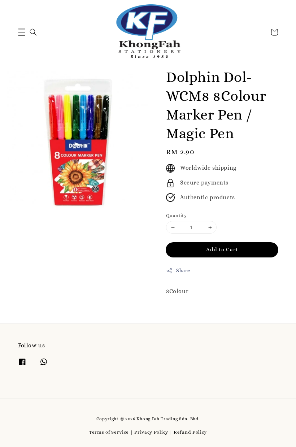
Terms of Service (109, 432)
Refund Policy (190, 432)
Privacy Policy (151, 432)
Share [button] (183, 270)
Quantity (176, 215)
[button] (22, 32)
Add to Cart (222, 249)
